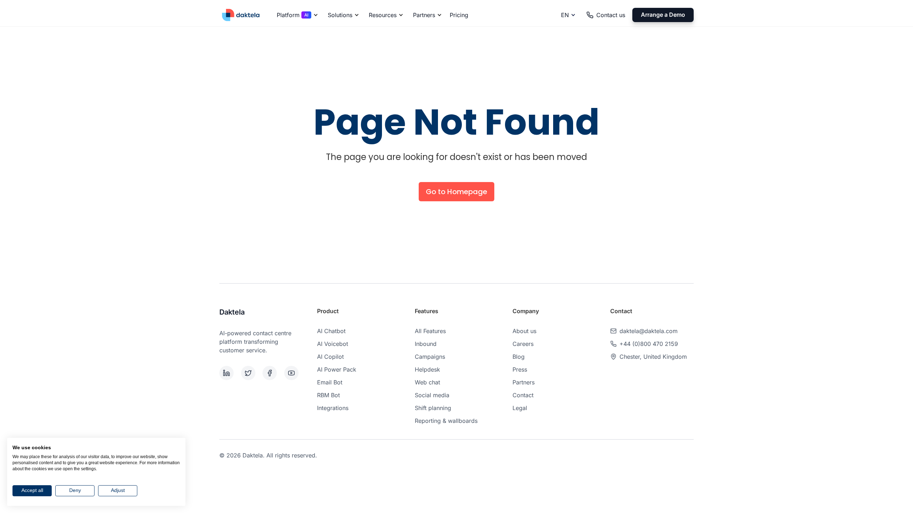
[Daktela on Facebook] (271, 373)
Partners (523, 382)
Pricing (459, 15)
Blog (518, 356)
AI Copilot (330, 356)
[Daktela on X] (250, 373)
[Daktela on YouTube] (293, 373)
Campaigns (430, 356)
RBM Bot (328, 395)
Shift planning (433, 407)
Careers (523, 343)
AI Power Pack (336, 369)
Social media (432, 395)
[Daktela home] (240, 15)
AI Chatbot (331, 331)
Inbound (426, 343)
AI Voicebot (332, 343)
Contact (523, 395)
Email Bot (329, 382)
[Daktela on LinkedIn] (228, 373)
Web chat (427, 382)
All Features (430, 331)
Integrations (332, 407)
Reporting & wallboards (446, 420)
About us (524, 331)
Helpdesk (427, 369)
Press (519, 369)
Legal (519, 407)
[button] (296, 15)
